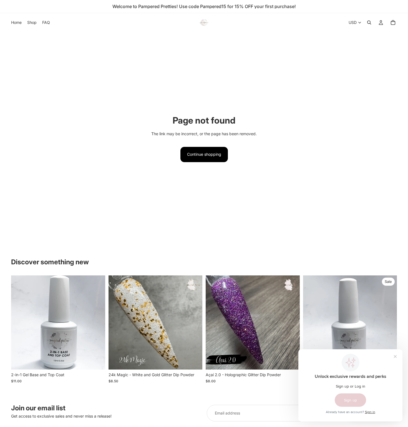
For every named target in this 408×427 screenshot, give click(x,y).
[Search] (369, 22)
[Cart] (393, 22)
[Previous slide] (214, 323)
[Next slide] (291, 323)
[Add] (97, 361)
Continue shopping (204, 154)
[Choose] (194, 361)
